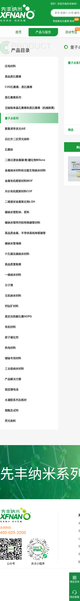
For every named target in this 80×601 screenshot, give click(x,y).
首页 (18, 32)
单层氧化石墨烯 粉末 (63, 21)
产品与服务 (43, 32)
